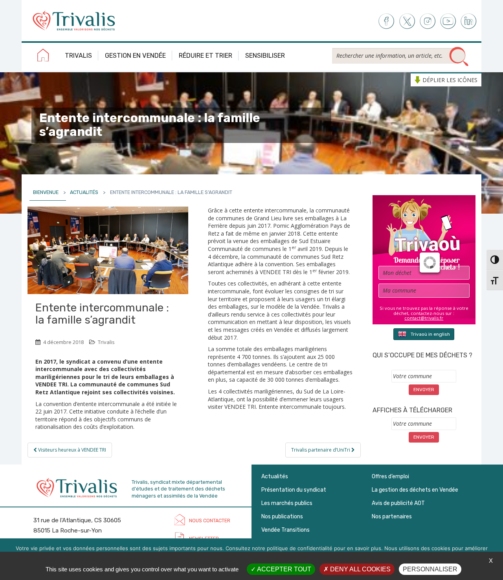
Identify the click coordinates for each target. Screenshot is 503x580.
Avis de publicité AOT (398, 503)
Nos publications (282, 516)
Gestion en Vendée (135, 55)
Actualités (84, 192)
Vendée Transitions (285, 530)
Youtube (448, 21)
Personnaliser (430, 569)
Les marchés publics (286, 503)
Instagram (427, 21)
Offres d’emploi (390, 476)
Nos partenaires (392, 516)
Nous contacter (209, 520)
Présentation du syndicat (293, 490)
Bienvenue (46, 192)
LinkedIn (469, 21)
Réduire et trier (205, 55)
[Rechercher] (459, 57)
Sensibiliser (265, 55)
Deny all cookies (360, 569)
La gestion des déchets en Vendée (415, 490)
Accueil (43, 57)
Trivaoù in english (430, 334)
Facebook (385, 21)
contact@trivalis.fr (423, 318)
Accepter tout (283, 569)
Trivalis (78, 55)
